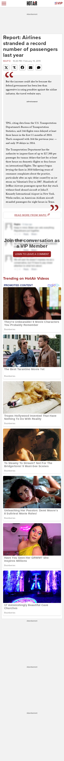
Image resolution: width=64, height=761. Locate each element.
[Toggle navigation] (4, 3)
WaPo (7, 61)
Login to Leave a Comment (32, 254)
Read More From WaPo (30, 215)
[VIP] (58, 3)
